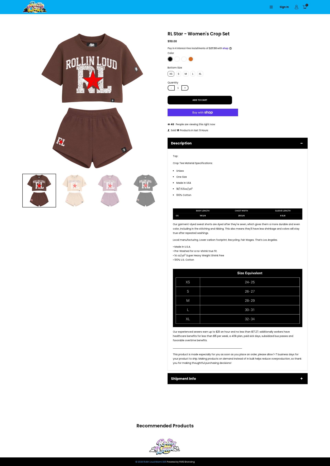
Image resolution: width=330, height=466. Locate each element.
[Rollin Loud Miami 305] (34, 7)
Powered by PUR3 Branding (181, 461)
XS (170, 74)
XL (200, 74)
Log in (296, 7)
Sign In (284, 7)
